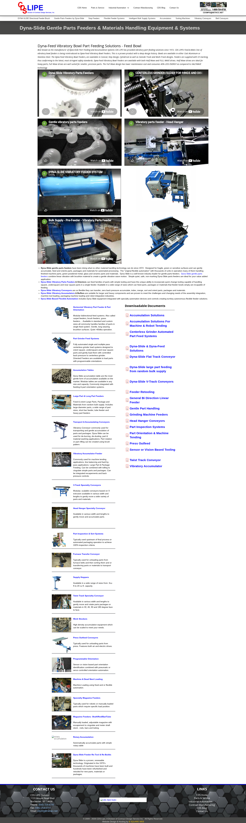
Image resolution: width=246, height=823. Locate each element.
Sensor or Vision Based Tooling (152, 449)
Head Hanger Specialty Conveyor (89, 508)
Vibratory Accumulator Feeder (87, 453)
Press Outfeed (140, 443)
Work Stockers (80, 619)
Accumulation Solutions (147, 315)
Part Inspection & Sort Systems (88, 534)
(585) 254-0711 (43, 807)
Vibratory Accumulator (146, 466)
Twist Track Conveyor (145, 460)
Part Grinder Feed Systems (86, 338)
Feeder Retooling (142, 392)
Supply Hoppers (81, 577)
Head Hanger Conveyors (147, 420)
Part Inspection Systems (147, 426)
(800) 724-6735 (46, 804)
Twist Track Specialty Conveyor (88, 596)
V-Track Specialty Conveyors (87, 485)
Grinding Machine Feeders (149, 414)
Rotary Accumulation (83, 737)
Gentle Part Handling (145, 408)
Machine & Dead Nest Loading (88, 679)
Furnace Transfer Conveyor (86, 554)
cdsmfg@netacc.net (47, 810)
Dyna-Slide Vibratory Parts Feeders (58, 282)
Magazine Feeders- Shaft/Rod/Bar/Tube (92, 717)
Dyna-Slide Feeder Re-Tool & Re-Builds (92, 754)
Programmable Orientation (86, 659)
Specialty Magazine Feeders (86, 698)
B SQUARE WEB (136, 821)
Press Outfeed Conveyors (85, 637)
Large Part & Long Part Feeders (88, 396)
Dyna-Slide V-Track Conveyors (152, 381)
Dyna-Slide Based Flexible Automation (59, 299)
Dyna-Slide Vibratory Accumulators (58, 293)
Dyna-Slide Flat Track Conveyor (152, 356)
